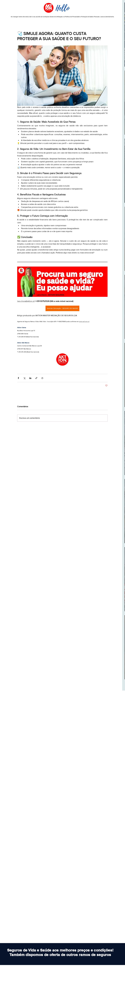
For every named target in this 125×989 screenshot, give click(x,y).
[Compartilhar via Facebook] (18, 378)
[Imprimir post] (42, 378)
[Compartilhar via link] (36, 378)
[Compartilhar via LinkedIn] (30, 378)
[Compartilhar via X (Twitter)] (24, 378)
